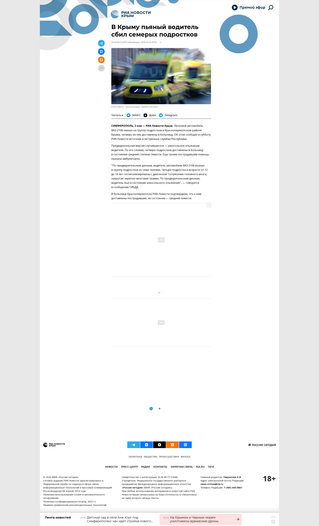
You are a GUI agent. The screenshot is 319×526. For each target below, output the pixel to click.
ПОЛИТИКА (135, 457)
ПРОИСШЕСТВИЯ (169, 457)
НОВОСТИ (111, 467)
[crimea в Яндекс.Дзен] (159, 444)
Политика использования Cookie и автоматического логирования (74, 496)
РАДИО (145, 467)
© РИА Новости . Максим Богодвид (125, 107)
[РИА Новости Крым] (131, 14)
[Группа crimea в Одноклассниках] (172, 444)
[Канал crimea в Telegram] (133, 444)
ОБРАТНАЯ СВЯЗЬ (182, 467)
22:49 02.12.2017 (119, 42)
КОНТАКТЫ (160, 467)
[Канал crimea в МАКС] (185, 444)
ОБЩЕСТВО (150, 457)
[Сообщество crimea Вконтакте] (146, 444)
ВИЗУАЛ (185, 457)
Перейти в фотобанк (149, 107)
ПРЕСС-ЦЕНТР (129, 467)
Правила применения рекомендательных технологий (74, 505)
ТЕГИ (211, 467)
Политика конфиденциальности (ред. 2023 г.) (69, 502)
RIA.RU (200, 467)
